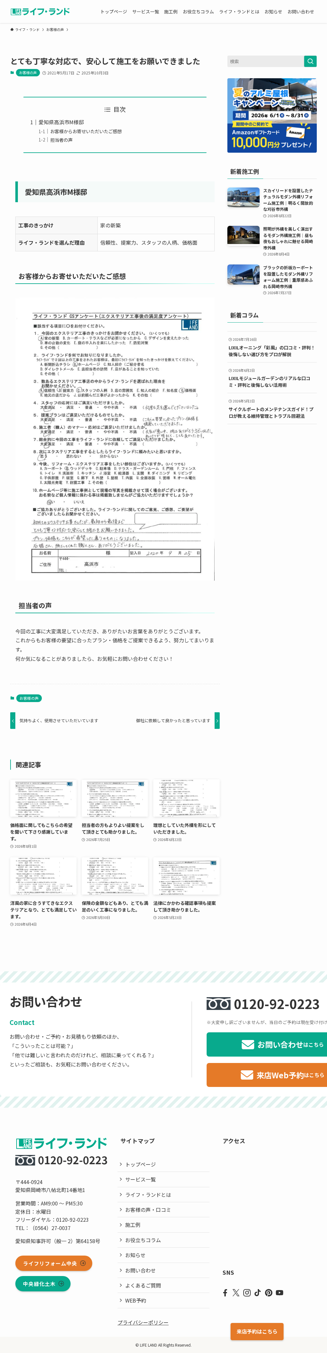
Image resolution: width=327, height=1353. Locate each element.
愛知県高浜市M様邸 (61, 122)
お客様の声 (28, 72)
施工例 (133, 1224)
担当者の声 (61, 139)
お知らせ (135, 1255)
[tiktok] (257, 1292)
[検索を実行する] (310, 61)
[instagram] (246, 1292)
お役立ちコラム (143, 1240)
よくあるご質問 (143, 1285)
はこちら (257, 1331)
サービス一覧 (140, 1179)
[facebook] (225, 1292)
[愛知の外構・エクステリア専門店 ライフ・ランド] (40, 11)
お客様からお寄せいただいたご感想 (86, 131)
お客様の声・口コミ (148, 1209)
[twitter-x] (236, 1292)
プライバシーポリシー (143, 1322)
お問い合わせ (140, 1270)
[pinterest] (268, 1292)
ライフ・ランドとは (148, 1194)
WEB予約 (135, 1300)
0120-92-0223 (277, 1003)
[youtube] (279, 1292)
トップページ (140, 1164)
